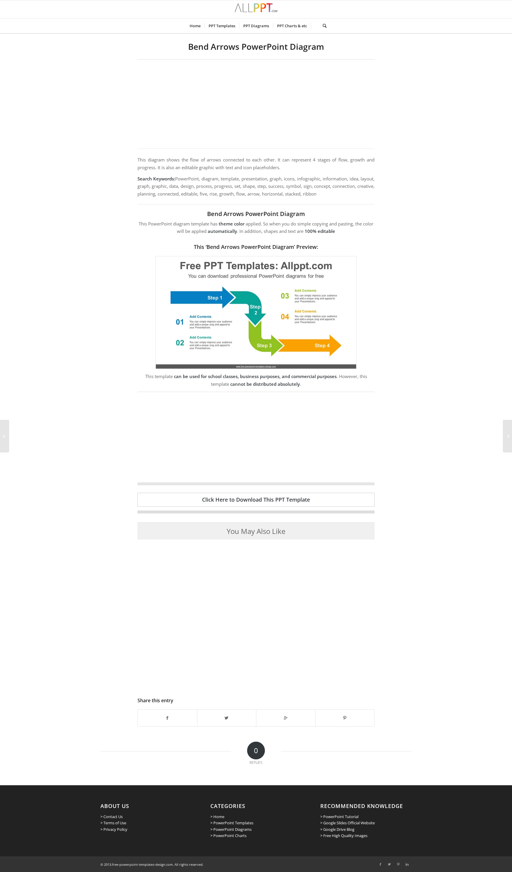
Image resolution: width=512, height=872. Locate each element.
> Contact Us (111, 816)
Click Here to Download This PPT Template (256, 499)
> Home (217, 816)
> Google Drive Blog (337, 829)
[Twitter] (389, 864)
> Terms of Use (113, 822)
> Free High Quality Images (343, 835)
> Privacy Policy (113, 829)
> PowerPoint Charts (228, 835)
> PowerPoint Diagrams (231, 829)
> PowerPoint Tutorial (339, 816)
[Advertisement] (256, 104)
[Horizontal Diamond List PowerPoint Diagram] (4, 436)
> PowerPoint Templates (231, 822)
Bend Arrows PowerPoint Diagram (256, 46)
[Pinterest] (398, 864)
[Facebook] (380, 864)
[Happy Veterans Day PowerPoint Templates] (507, 436)
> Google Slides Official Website (347, 822)
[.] (315, 25)
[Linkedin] (407, 864)
